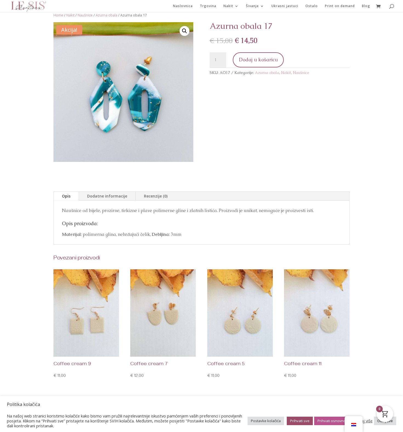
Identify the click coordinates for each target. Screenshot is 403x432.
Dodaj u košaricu (258, 59)
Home (58, 15)
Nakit (228, 6)
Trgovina (208, 6)
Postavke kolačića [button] (266, 420)
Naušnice (85, 15)
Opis (66, 196)
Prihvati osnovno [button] (331, 420)
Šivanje (252, 6)
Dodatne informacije (107, 196)
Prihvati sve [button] (300, 420)
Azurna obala (106, 15)
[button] (184, 31)
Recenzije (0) (156, 196)
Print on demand (340, 6)
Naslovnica (183, 6)
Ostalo (311, 6)
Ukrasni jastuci (284, 6)
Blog (366, 6)
